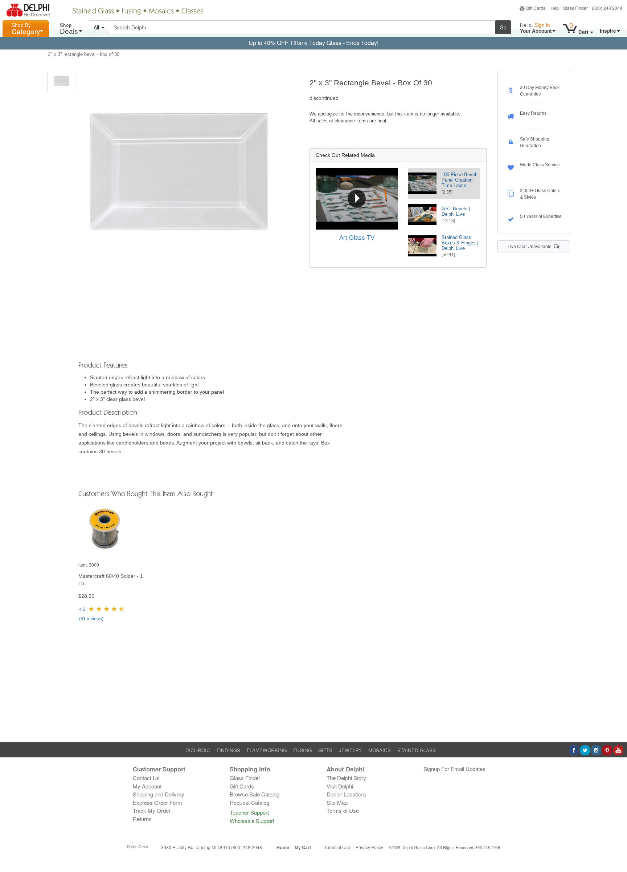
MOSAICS (379, 750)
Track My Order (152, 810)
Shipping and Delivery (158, 794)
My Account (147, 786)
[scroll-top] (616, 851)
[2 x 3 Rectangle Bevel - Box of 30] (61, 82)
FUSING (302, 750)
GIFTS (325, 750)
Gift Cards (535, 8)
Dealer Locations (346, 794)
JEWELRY (350, 750)
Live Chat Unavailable (531, 246)
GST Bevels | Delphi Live (456, 211)
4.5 (82, 609)
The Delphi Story (346, 778)
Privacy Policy (369, 847)
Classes (192, 12)
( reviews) (91, 618)
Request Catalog (249, 802)
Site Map (337, 802)
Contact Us (146, 778)
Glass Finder (575, 8)
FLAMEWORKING (267, 750)
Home (282, 847)
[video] (357, 199)
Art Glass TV (356, 237)
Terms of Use (343, 810)
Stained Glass (93, 12)
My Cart (303, 847)
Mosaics (161, 12)
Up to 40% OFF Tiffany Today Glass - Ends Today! (313, 42)
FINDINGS (228, 750)
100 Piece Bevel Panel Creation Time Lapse (459, 180)
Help (554, 8)
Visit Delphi (340, 786)
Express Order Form (157, 802)
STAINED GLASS (416, 750)
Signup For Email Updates (454, 768)
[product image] (114, 531)
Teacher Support (249, 812)
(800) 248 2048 (607, 8)
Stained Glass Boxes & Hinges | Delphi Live (460, 243)
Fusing (131, 12)
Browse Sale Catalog (254, 794)
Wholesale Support (252, 820)
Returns (142, 819)
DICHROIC (197, 750)
